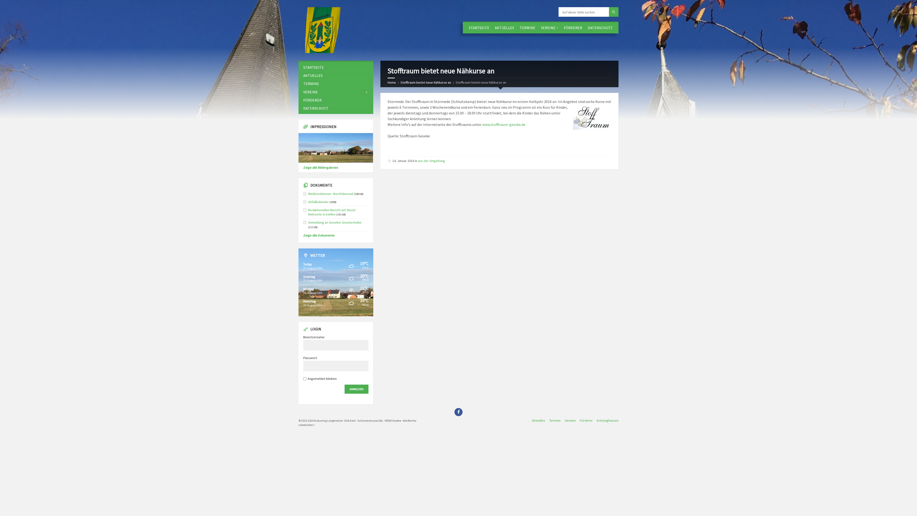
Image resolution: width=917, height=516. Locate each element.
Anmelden (356, 389)
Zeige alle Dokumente (319, 235)
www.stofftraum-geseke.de (503, 124)
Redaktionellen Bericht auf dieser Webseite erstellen (332, 212)
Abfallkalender (318, 202)
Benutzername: (314, 337)
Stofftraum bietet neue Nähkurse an (425, 82)
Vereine (548, 27)
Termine (527, 27)
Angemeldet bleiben (322, 378)
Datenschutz (600, 27)
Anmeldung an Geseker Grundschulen (335, 222)
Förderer (573, 27)
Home (392, 82)
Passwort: (310, 358)
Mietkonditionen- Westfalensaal (330, 194)
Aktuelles (504, 27)
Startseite (479, 27)
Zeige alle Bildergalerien (320, 167)
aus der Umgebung (431, 161)
